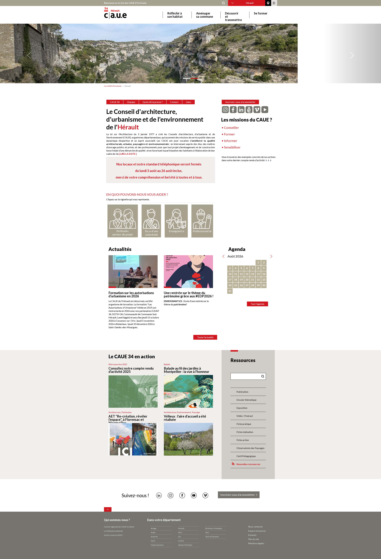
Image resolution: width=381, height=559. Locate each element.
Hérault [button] (250, 3)
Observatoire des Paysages (250, 448)
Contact (174, 102)
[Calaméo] (249, 109)
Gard (153, 541)
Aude (153, 532)
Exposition (241, 407)
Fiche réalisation (244, 431)
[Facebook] (233, 109)
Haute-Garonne (157, 545)
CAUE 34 (115, 102)
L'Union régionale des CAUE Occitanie (119, 527)
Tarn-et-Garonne (212, 536)
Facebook (182, 495)
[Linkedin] (241, 109)
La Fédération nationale (113, 531)
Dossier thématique (246, 399)
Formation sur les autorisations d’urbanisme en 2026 (131, 294)
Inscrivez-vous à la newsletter (240, 102)
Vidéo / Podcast (244, 415)
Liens (188, 102)
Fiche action (242, 440)
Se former (260, 13)
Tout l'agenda (257, 303)
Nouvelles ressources (248, 464)
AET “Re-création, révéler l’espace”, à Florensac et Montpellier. (127, 419)
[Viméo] (257, 109)
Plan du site (253, 539)
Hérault (181, 528)
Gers (180, 532)
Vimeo (205, 495)
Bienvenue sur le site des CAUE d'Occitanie (125, 3)
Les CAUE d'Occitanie (112, 86)
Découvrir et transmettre (233, 15)
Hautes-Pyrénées (185, 545)
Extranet (252, 535)
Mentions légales (256, 543)
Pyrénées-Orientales (213, 528)
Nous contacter (255, 526)
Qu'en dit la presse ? (153, 102)
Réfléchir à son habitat (175, 15)
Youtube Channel (194, 495)
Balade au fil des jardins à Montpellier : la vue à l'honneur (186, 370)
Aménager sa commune (204, 15)
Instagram (170, 495)
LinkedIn (159, 495)
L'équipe (131, 102)
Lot (179, 536)
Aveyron (154, 536)
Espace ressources (257, 531)
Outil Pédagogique (246, 456)
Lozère (181, 541)
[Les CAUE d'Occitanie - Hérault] (123, 15)
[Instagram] (225, 109)
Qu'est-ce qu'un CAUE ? (113, 535)
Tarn (207, 532)
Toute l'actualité (205, 337)
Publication (242, 391)
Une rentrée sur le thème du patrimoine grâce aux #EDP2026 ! (188, 294)
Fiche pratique (243, 423)
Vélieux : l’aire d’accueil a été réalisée (185, 418)
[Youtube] (264, 109)
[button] (28, 53)
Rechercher (224, 3)
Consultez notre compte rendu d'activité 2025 (131, 370)
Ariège (153, 528)
